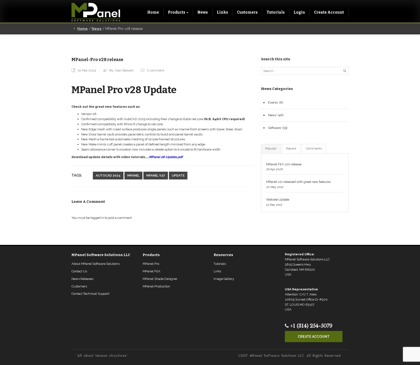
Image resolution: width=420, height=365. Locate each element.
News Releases (82, 279)
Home (153, 12)
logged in (97, 218)
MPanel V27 (155, 175)
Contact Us (79, 271)
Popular (271, 148)
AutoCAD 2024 (108, 175)
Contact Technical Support (90, 293)
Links (222, 12)
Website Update (277, 199)
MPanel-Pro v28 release (97, 59)
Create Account (329, 12)
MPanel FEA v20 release (283, 164)
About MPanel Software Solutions (95, 264)
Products (176, 12)
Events (273, 102)
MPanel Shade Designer (160, 279)
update (178, 175)
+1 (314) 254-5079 (310, 326)
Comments (314, 148)
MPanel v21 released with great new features (298, 182)
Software (274, 128)
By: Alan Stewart (121, 70)
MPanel (133, 175)
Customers (247, 12)
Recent (291, 148)
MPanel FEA (151, 271)
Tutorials (276, 12)
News (202, 12)
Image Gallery (224, 279)
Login (299, 12)
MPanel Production (156, 286)
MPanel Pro (151, 264)
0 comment (155, 70)
